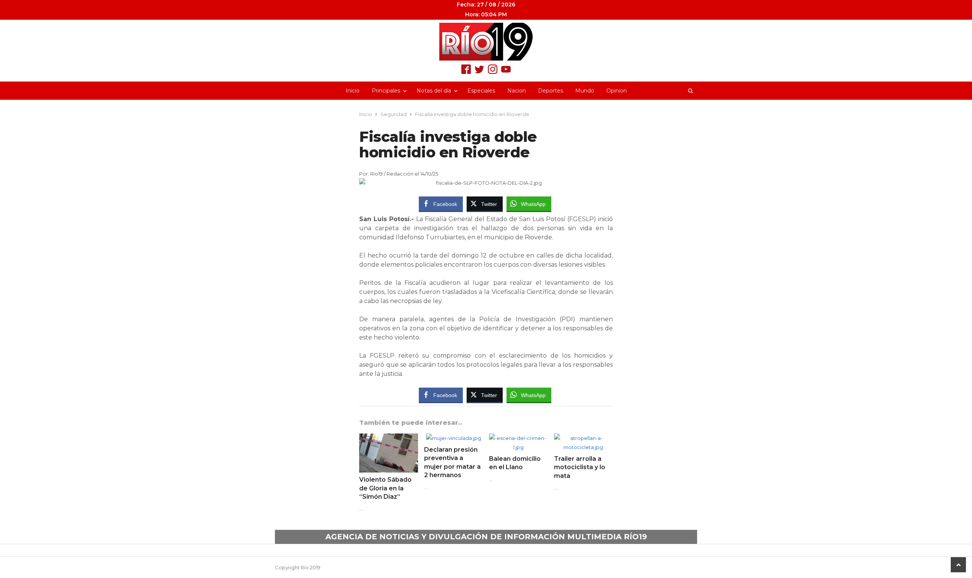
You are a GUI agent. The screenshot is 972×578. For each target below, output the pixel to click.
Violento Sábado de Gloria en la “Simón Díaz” (385, 488)
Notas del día (434, 90)
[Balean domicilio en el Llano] (518, 438)
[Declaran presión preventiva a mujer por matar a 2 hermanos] (453, 438)
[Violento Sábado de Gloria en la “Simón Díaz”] (388, 438)
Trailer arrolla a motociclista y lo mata (579, 467)
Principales (386, 90)
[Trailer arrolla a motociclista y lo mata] (583, 438)
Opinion (616, 90)
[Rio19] (486, 42)
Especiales (481, 90)
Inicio (353, 90)
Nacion (516, 90)
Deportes (550, 90)
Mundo (584, 90)
